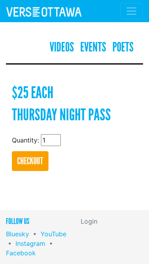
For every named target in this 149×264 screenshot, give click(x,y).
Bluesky (17, 234)
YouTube (53, 234)
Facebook (21, 253)
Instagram (30, 243)
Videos (62, 47)
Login (89, 221)
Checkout (30, 161)
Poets (123, 47)
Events (93, 47)
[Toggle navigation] (131, 11)
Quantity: (25, 140)
